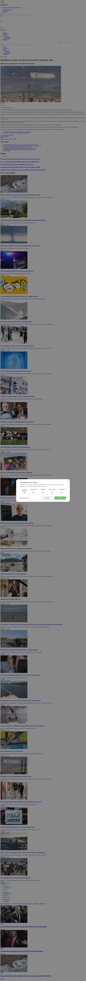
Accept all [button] (60, 498)
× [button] (67, 480)
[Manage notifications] (83, 978)
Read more (43, 486)
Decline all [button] (47, 498)
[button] (24, 498)
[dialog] (43, 490)
